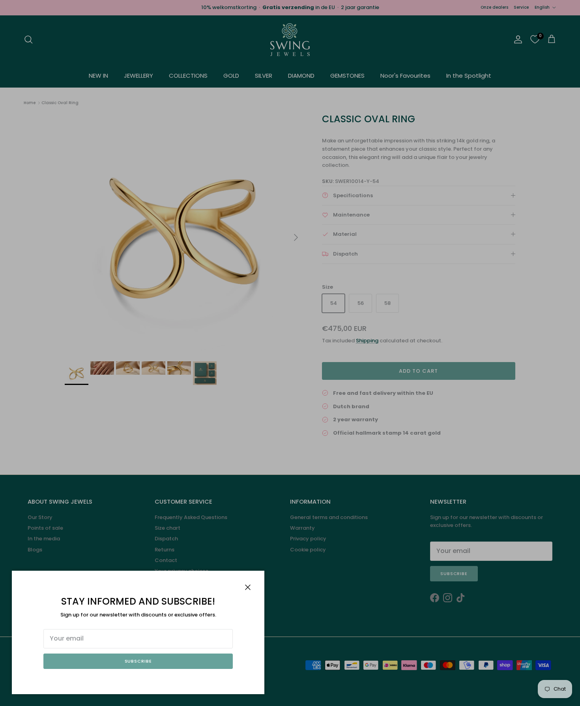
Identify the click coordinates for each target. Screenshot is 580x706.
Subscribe (138, 661)
